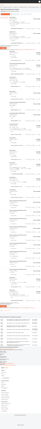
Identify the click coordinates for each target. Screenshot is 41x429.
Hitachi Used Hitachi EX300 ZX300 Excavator (18, 210)
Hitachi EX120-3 (13, 177)
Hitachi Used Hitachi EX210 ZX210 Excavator (18, 251)
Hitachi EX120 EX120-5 (14, 124)
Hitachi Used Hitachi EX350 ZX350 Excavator (18, 269)
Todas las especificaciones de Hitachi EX (6, 348)
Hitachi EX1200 (2, 329)
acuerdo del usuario (31, 49)
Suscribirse (3, 306)
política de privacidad (21, 49)
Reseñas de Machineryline (5, 397)
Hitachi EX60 (2, 326)
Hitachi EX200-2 (13, 91)
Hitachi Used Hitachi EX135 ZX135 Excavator (18, 261)
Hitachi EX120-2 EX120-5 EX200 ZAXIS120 (17, 102)
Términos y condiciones (5, 392)
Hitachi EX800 (2, 336)
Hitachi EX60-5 (12, 162)
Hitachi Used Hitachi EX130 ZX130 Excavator (18, 218)
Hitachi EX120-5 (13, 31)
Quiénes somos (3, 372)
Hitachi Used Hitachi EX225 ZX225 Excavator (18, 200)
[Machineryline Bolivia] (7, 1)
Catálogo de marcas (4, 399)
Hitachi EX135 (2, 332)
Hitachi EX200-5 (13, 17)
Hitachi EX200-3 (13, 150)
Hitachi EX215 (2, 339)
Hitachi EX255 (2, 345)
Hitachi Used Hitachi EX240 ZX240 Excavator (18, 243)
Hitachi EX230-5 (13, 189)
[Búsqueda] (40, 5)
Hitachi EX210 (2, 342)
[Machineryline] (1, 7)
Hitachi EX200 (12, 51)
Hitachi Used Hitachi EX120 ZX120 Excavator (18, 235)
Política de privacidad (4, 394)
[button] (39, 1)
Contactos (3, 375)
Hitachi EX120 (12, 290)
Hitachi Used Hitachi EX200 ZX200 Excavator (18, 226)
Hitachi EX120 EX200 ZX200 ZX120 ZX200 (17, 63)
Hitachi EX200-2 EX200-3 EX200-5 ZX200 (17, 113)
